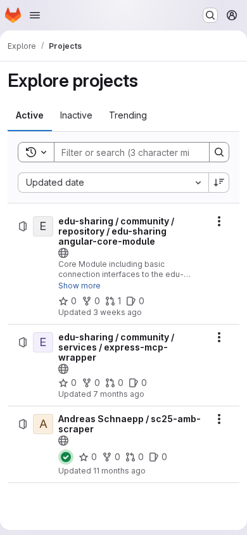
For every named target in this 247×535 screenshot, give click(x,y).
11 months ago (119, 470)
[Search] (219, 152)
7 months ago (118, 394)
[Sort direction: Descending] (219, 182)
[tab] (30, 115)
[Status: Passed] (65, 457)
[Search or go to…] (210, 15)
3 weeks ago (117, 312)
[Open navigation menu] (35, 15)
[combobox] (113, 182)
